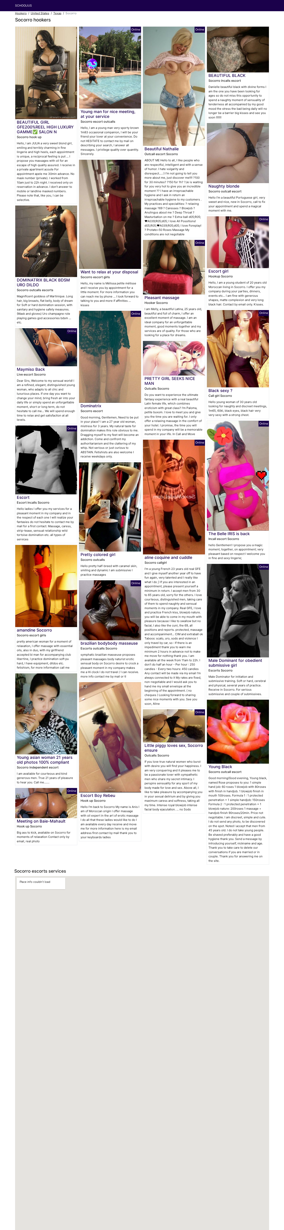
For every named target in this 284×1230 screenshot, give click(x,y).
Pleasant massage (162, 297)
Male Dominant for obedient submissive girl (235, 663)
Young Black (220, 766)
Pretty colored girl (98, 554)
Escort (23, 497)
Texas (57, 13)
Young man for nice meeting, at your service (108, 114)
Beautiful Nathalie (162, 148)
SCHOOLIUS (23, 5)
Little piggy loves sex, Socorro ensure (174, 748)
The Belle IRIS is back (229, 533)
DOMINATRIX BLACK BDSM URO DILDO (43, 282)
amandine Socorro (34, 630)
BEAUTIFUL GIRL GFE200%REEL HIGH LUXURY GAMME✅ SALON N (45, 127)
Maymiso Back (31, 369)
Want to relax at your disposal (109, 271)
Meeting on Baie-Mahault (41, 821)
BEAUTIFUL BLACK (227, 75)
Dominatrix (91, 405)
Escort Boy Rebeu (98, 795)
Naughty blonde (223, 186)
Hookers (21, 13)
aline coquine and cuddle (168, 557)
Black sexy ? (220, 390)
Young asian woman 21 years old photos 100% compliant (44, 760)
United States (40, 13)
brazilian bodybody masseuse (109, 643)
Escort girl (218, 271)
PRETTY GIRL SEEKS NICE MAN (170, 381)
